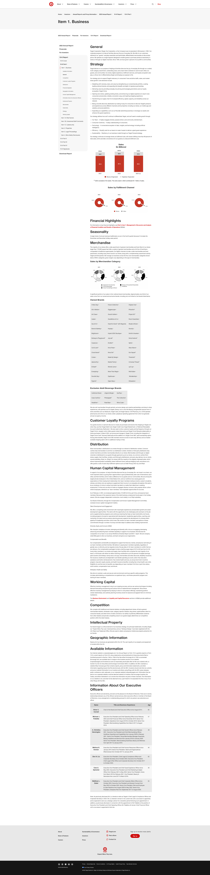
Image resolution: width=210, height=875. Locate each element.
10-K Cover (63, 61)
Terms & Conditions (100, 864)
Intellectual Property (67, 101)
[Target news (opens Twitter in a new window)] (59, 864)
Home (60, 14)
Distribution (65, 84)
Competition (65, 78)
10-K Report (118, 14)
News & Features (72, 4)
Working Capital (66, 114)
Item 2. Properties (66, 128)
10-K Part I (127, 14)
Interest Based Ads (91, 864)
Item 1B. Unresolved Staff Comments (72, 121)
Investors (121, 4)
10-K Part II (63, 138)
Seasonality (65, 107)
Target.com (112, 831)
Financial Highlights (67, 88)
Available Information (67, 71)
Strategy (65, 111)
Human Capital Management (69, 94)
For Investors (84, 35)
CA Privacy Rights (110, 864)
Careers (86, 4)
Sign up (135, 836)
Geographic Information (68, 91)
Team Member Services (131, 864)
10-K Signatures (65, 149)
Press (132, 4)
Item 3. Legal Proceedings (69, 131)
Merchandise (66, 104)
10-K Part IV (63, 145)
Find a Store (112, 835)
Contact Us (112, 839)
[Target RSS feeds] (72, 864)
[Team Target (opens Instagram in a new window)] (66, 864)
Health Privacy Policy (120, 864)
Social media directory (63, 867)
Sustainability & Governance (103, 4)
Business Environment (99, 598)
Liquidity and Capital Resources (119, 598)
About (59, 4)
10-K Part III (63, 142)
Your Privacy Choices (89, 867)
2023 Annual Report (105, 14)
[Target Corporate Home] (51, 4)
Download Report (105, 35)
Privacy (83, 864)
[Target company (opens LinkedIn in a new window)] (69, 864)
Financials (75, 35)
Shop (159, 4)
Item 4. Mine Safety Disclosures (70, 135)
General (65, 74)
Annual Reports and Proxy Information (85, 14)
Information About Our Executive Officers (72, 98)
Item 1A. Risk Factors (67, 118)
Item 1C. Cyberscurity (67, 125)
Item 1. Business (66, 68)
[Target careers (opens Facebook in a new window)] (62, 864)
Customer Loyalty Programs (69, 81)
